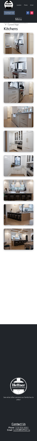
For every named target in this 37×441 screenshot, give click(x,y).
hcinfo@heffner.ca (21, 430)
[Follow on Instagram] (31, 12)
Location (19, 5)
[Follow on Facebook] (27, 12)
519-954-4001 (22, 428)
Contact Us (9, 13)
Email (31, 5)
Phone (26, 5)
